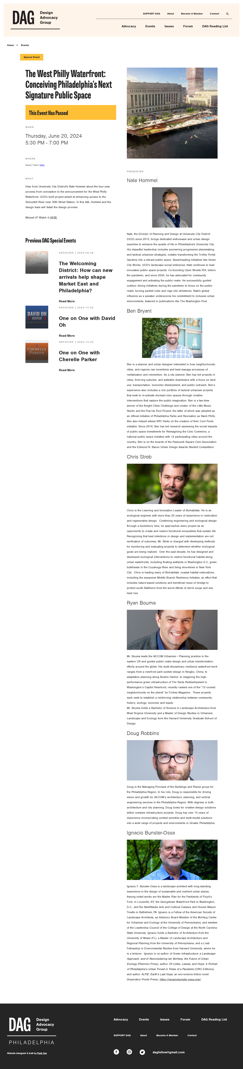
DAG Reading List (215, 26)
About (170, 13)
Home (10, 45)
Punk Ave (42, 1053)
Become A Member (192, 13)
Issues (169, 26)
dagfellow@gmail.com (169, 1052)
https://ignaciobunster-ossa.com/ (180, 979)
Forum (188, 26)
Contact (214, 13)
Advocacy (129, 26)
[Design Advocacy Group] (35, 29)
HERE (42, 165)
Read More (67, 301)
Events (150, 26)
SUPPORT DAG (151, 13)
